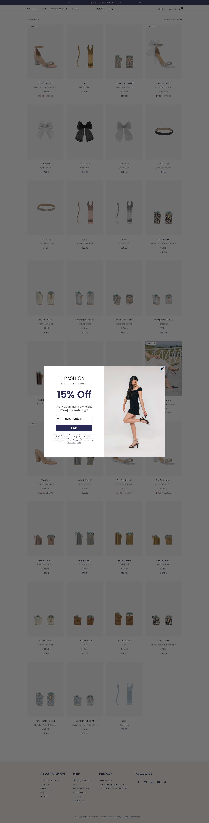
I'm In (74, 427)
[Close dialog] (162, 369)
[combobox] (59, 418)
